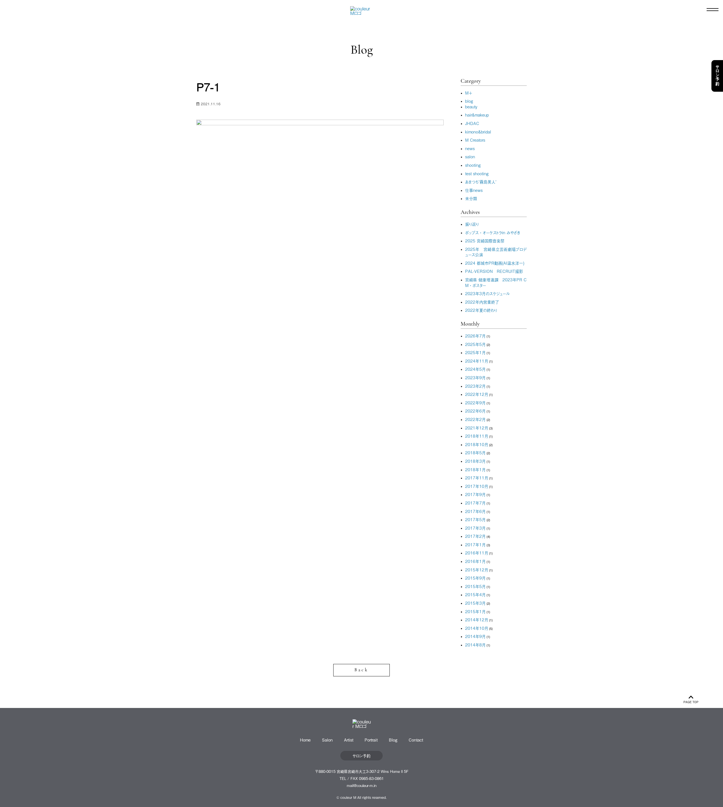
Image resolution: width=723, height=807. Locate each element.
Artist (348, 740)
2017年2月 (475, 536)
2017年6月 (475, 511)
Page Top (690, 702)
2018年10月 (476, 444)
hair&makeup (477, 115)
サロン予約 (717, 76)
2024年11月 (476, 361)
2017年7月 (475, 503)
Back (361, 670)
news (470, 148)
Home (305, 740)
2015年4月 (475, 594)
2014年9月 (475, 636)
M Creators (475, 140)
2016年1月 (475, 561)
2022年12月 (476, 394)
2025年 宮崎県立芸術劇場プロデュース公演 (496, 252)
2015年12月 (476, 570)
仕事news (474, 190)
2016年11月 (476, 553)
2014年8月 (475, 645)
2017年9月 (475, 494)
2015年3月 (475, 603)
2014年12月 (476, 619)
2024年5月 (475, 369)
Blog (393, 740)
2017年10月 (476, 486)
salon (470, 156)
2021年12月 (476, 428)
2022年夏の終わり (481, 310)
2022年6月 (475, 411)
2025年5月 (475, 344)
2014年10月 (476, 628)
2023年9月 (475, 377)
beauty (471, 106)
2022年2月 (475, 419)
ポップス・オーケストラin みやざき (492, 232)
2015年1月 (475, 611)
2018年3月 (475, 461)
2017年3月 (475, 528)
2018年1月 (475, 469)
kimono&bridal (478, 132)
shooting (473, 165)
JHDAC (472, 123)
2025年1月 (475, 352)
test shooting (477, 173)
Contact (416, 740)
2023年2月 (475, 386)
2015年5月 (475, 586)
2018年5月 (475, 452)
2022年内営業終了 (482, 302)
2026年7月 (475, 336)
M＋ (468, 93)
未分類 (471, 198)
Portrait (371, 740)
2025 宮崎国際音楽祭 (484, 241)
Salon (327, 740)
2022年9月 (475, 402)
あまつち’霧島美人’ (480, 182)
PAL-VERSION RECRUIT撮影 (494, 271)
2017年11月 (476, 478)
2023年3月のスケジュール (487, 293)
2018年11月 (476, 436)
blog (469, 101)
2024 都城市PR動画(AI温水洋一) (494, 263)
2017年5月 (475, 519)
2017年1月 (475, 544)
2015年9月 (475, 578)
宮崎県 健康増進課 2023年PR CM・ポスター (496, 282)
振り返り (472, 224)
